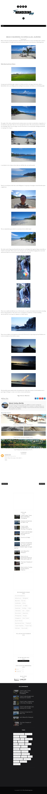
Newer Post (4, 483)
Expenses (17, 608)
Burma (23, 600)
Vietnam (17, 628)
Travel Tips (28, 625)
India (29, 608)
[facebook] (18, 6)
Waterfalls (17, 764)
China (24, 603)
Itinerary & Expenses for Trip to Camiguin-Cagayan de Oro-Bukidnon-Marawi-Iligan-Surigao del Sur (23, 545)
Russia (25, 615)
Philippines (18, 615)
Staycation (17, 756)
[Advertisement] (23, 31)
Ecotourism (18, 605)
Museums (24, 746)
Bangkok (25, 598)
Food (22, 739)
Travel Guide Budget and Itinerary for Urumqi (26, 533)
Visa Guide (24, 628)
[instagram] (20, 6)
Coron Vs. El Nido (25, 537)
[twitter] (23, 6)
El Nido (25, 605)
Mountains (18, 613)
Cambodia (18, 603)
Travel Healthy (19, 625)
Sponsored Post (19, 623)
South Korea (18, 620)
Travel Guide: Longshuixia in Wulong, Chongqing (26, 528)
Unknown (8, 454)
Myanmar (25, 613)
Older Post (42, 483)
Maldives (21, 744)
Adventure (18, 598)
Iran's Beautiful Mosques (26, 717)
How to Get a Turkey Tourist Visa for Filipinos (26, 569)
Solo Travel (26, 618)
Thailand (28, 623)
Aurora (22, 395)
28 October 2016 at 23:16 (11, 456)
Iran (23, 610)
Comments (18, 671)
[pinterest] (26, 6)
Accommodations (20, 595)
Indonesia (18, 610)
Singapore (18, 618)
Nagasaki (16, 749)
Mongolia (28, 744)
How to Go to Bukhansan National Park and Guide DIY (26, 558)
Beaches (27, 395)
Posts (17, 669)
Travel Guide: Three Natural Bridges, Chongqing (26, 517)
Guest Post (28, 739)
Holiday (24, 608)
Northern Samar (25, 749)
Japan (28, 610)
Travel (30, 756)
